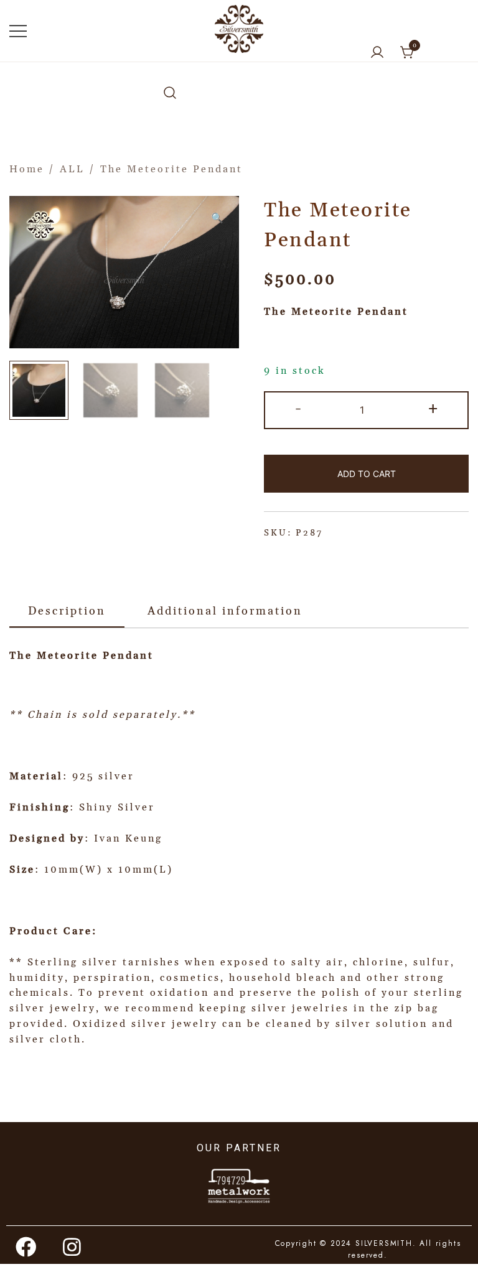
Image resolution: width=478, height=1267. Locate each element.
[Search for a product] (169, 93)
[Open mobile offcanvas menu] (18, 31)
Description (67, 611)
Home (26, 169)
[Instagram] (72, 1246)
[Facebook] (26, 1246)
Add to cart (366, 473)
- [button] (299, 408)
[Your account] (377, 53)
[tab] (66, 612)
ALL (72, 169)
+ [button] (434, 408)
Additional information (225, 611)
